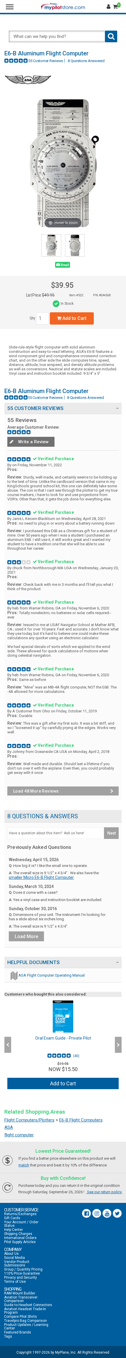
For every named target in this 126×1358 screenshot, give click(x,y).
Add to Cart (73, 318)
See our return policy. (104, 1192)
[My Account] (109, 6)
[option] (63, 1045)
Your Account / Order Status (21, 1223)
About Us (11, 1253)
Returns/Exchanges (20, 1214)
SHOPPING (12, 1289)
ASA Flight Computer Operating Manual (51, 975)
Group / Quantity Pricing (23, 1269)
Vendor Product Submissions (16, 1263)
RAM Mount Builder (19, 1293)
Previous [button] (7, 1045)
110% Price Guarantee (22, 1273)
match (23, 1165)
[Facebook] (86, 1213)
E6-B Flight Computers (81, 1120)
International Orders (20, 1238)
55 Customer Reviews (45, 61)
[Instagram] (96, 1213)
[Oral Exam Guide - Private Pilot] (63, 1016)
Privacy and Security (20, 1277)
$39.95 (62, 285)
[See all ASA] (27, 89)
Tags (8, 1336)
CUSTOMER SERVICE (21, 1210)
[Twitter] (117, 1213)
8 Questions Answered (86, 61)
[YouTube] (107, 1213)
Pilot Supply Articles (20, 1242)
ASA (8, 1127)
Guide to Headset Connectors (28, 1305)
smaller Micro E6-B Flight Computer (41, 877)
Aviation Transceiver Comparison (21, 1299)
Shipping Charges (18, 1234)
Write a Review (33, 441)
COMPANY (13, 1249)
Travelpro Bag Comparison (25, 1320)
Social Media (14, 1257)
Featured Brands (17, 1332)
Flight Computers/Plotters (29, 1120)
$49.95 (48, 295)
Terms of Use (15, 1281)
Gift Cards (12, 1218)
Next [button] (118, 1045)
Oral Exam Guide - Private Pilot (63, 1038)
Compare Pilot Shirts (20, 1316)
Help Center (13, 1229)
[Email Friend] (62, 266)
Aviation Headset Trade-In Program (25, 1310)
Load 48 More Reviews (36, 791)
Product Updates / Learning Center (26, 1326)
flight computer (19, 1135)
